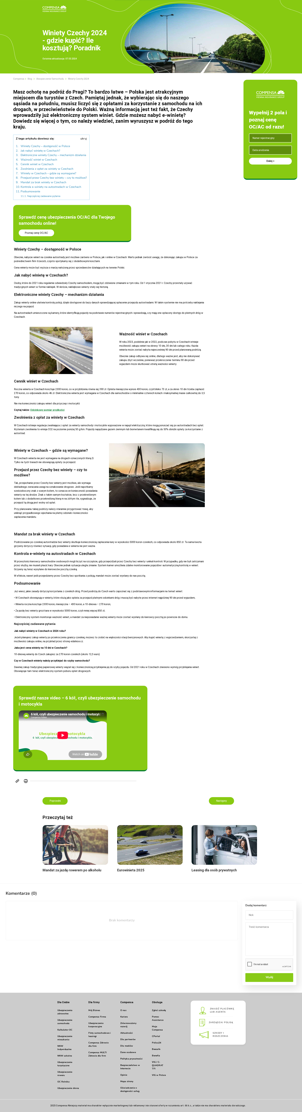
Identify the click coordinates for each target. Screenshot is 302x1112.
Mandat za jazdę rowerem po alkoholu (72, 870)
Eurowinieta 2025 (130, 870)
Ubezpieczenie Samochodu (50, 79)
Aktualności (126, 1033)
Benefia (156, 1056)
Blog (30, 79)
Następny (221, 800)
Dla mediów (126, 1046)
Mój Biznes (94, 1010)
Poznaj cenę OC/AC (36, 232)
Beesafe (156, 1049)
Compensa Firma (97, 1017)
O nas (123, 1010)
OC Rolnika (63, 1082)
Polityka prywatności (131, 1059)
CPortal (156, 1036)
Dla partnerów (128, 1039)
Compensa (18, 79)
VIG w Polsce (159, 1075)
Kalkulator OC (64, 1030)
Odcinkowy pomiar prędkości (47, 409)
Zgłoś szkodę (159, 1010)
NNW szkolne (64, 1056)
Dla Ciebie (63, 1002)
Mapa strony (126, 1081)
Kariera (124, 1017)
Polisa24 (156, 1043)
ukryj (83, 138)
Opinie (123, 1075)
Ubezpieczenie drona (68, 1088)
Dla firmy (94, 1002)
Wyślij (269, 977)
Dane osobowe (128, 1052)
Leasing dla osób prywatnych (214, 870)
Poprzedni (55, 800)
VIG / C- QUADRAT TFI (157, 1065)
